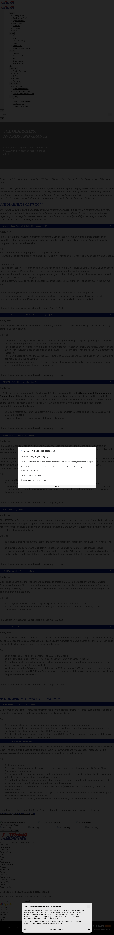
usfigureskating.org (41, 457)
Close (57, 487)
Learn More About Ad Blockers (34, 480)
